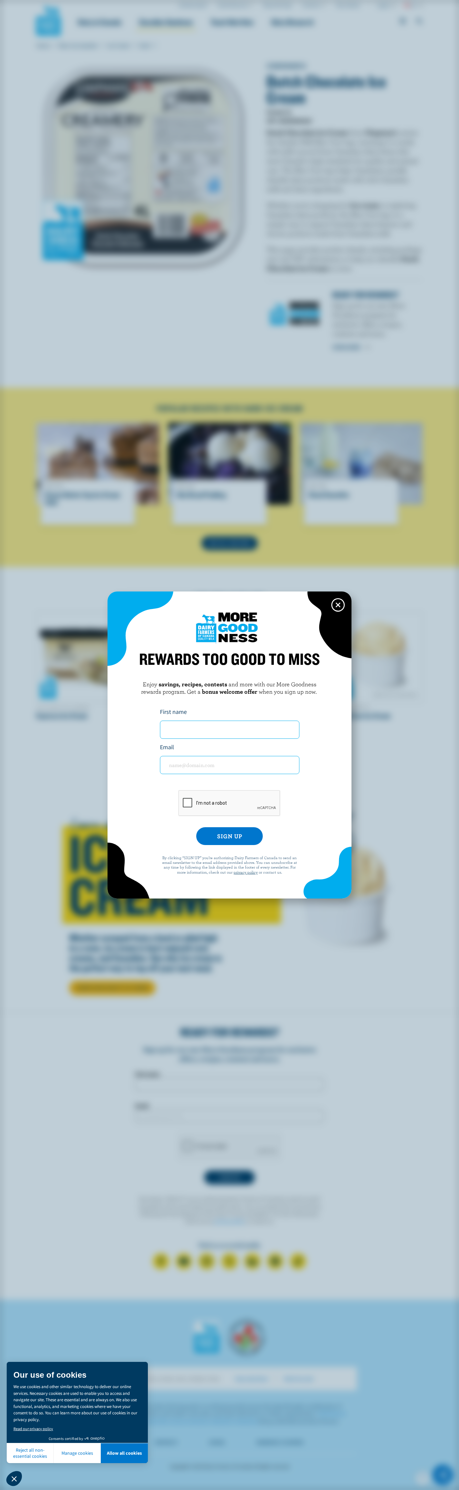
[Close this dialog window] (338, 605)
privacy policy (246, 872)
